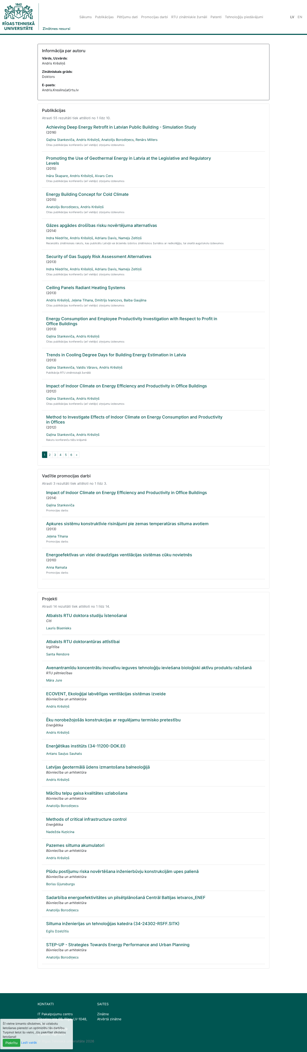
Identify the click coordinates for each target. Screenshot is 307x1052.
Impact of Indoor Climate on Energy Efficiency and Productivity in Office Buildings (126, 385)
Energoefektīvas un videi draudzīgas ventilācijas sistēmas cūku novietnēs (119, 554)
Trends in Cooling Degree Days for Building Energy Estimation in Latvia (116, 354)
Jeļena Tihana (82, 300)
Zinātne (103, 1014)
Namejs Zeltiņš (130, 238)
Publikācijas (104, 17)
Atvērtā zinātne (109, 1019)
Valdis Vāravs (86, 367)
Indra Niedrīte (57, 238)
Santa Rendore (57, 654)
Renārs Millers (146, 140)
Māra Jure (54, 680)
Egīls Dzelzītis (57, 931)
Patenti (216, 17)
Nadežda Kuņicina (60, 832)
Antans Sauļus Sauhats (64, 753)
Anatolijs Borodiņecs (117, 140)
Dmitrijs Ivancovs (108, 300)
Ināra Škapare (57, 176)
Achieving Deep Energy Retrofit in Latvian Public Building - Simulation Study (121, 127)
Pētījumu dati (127, 17)
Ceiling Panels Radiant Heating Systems (85, 287)
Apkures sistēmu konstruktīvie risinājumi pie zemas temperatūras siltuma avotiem (127, 523)
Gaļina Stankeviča (60, 140)
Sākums (85, 17)
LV (292, 17)
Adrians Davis (106, 238)
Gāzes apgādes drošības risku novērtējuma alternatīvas (101, 225)
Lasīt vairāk (29, 1042)
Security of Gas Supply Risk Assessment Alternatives (98, 256)
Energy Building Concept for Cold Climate (87, 194)
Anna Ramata (56, 567)
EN (300, 17)
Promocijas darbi (154, 17)
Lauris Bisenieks (58, 628)
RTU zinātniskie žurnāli (189, 17)
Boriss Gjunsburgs (60, 884)
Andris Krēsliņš (87, 140)
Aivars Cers (104, 176)
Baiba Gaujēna (135, 300)
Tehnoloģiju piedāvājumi (244, 17)
